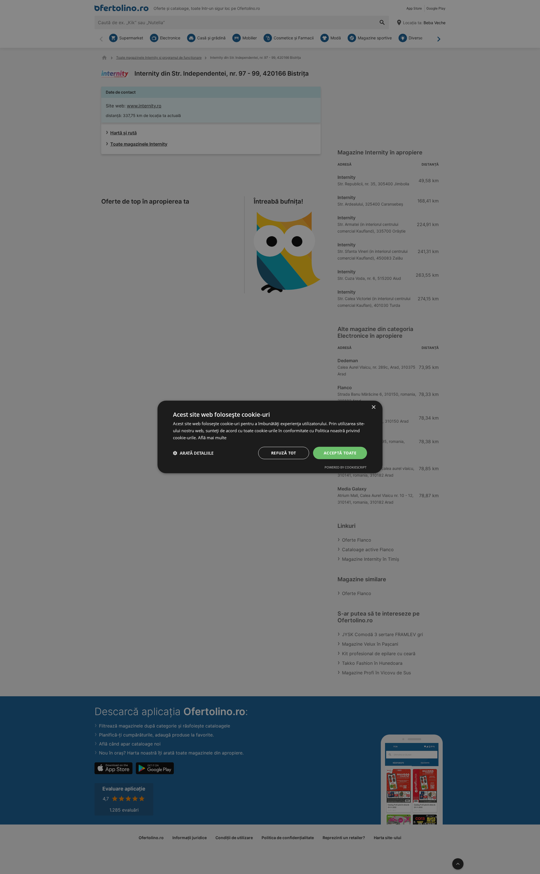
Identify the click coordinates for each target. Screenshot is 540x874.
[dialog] (270, 437)
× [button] (373, 407)
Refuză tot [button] (283, 452)
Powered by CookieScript (345, 467)
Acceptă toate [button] (340, 452)
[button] (193, 453)
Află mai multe (212, 437)
